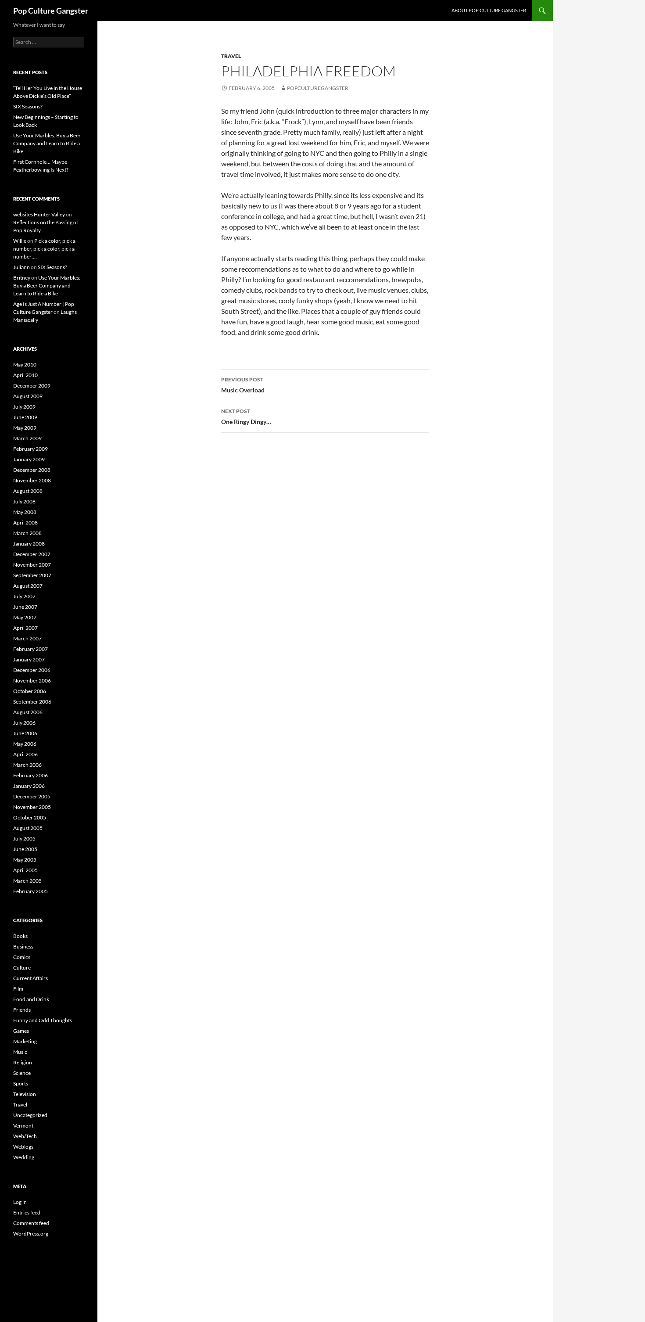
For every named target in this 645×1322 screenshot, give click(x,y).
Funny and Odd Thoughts (42, 1020)
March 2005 (27, 880)
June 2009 (25, 417)
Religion (22, 1062)
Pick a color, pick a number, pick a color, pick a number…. (44, 248)
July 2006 (24, 722)
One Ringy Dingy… (246, 416)
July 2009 (24, 406)
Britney (21, 277)
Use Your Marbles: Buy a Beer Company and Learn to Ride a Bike (47, 143)
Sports (20, 1083)
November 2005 (32, 807)
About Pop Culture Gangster (489, 10)
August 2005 (28, 828)
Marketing (25, 1041)
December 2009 (31, 385)
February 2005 (30, 891)
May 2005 (24, 859)
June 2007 (25, 607)
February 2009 (30, 448)
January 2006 (29, 786)
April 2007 (25, 628)
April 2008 (25, 522)
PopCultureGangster (317, 88)
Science (22, 1073)
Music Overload (243, 385)
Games (21, 1030)
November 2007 (32, 564)
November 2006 (32, 680)
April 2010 (25, 375)
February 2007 (30, 649)
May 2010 (24, 364)
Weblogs (23, 1146)
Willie (19, 240)
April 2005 (25, 870)
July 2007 (24, 596)
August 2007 (28, 585)
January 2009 (29, 459)
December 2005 (31, 796)
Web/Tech (25, 1136)
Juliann (21, 267)
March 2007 (27, 638)
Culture (22, 967)
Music (20, 1052)
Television (24, 1094)
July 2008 (24, 501)
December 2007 (31, 554)
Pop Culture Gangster (50, 10)
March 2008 (27, 533)
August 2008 (28, 491)
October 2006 (29, 691)
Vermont (23, 1125)
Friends (22, 1009)
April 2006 (25, 754)
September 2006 (32, 701)
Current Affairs (30, 978)
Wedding (23, 1157)
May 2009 (24, 427)
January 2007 (29, 659)
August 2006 (28, 712)
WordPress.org (30, 1233)
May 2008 (24, 512)
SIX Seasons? (28, 106)
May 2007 (24, 617)
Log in (20, 1202)
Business (23, 946)
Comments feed (31, 1223)
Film (18, 988)
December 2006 (31, 670)
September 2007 (32, 575)
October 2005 (29, 817)
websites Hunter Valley (39, 214)
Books (20, 936)
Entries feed (26, 1212)
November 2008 (32, 480)
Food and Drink (31, 999)
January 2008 (29, 543)
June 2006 (25, 733)
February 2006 (30, 775)
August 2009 (28, 396)
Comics (21, 957)
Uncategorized (30, 1115)
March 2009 (27, 438)
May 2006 (24, 743)
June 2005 (25, 849)
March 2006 (27, 765)
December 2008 (31, 470)
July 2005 (24, 838)
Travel (231, 56)
